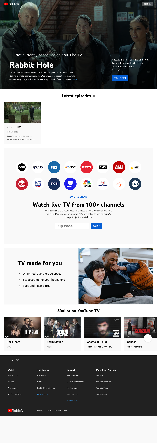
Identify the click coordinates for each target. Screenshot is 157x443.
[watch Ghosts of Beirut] (102, 327)
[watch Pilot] (22, 112)
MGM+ (10, 347)
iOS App (11, 382)
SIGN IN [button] (147, 4)
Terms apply (116, 70)
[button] (148, 338)
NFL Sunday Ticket (15, 394)
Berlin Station (55, 341)
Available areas (73, 375)
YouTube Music (102, 388)
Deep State (13, 341)
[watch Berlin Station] (62, 327)
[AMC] (103, 167)
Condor (131, 341)
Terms (49, 411)
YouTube (99, 375)
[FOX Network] (54, 167)
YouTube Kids (101, 394)
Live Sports (41, 375)
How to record (72, 394)
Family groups (72, 388)
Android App (13, 388)
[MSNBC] (86, 184)
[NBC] (70, 167)
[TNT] (135, 184)
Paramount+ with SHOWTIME (99, 347)
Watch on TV (13, 375)
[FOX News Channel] (38, 184)
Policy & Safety (61, 411)
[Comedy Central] (135, 167)
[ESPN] (86, 167)
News (39, 382)
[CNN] (119, 167)
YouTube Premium (103, 382)
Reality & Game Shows (46, 388)
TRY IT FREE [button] (120, 78)
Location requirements (75, 382)
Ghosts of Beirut (97, 341)
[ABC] (22, 167)
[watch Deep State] (22, 327)
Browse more (42, 394)
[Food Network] (22, 184)
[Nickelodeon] (119, 184)
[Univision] (70, 184)
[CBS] (38, 167)
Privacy (40, 411)
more (75, 79)
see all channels (78, 197)
